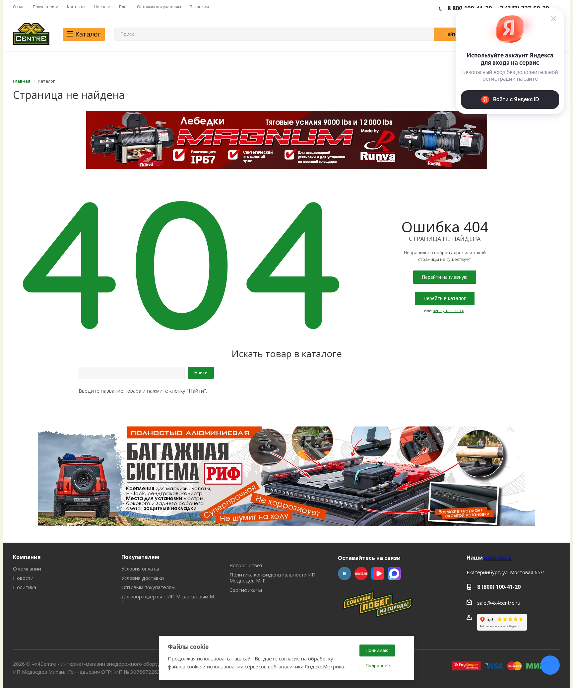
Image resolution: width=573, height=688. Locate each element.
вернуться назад (449, 310)
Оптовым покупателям (148, 587)
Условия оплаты (140, 568)
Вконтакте (344, 573)
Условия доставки (142, 577)
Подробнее (378, 665)
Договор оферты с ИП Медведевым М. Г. (168, 599)
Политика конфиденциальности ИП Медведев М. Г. (272, 577)
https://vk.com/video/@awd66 (377, 573)
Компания (27, 557)
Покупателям (140, 557)
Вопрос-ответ (246, 565)
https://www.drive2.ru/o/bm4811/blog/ (361, 573)
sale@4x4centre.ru (498, 602)
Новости (23, 577)
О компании (27, 568)
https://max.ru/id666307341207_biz (394, 573)
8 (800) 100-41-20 (499, 586)
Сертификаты (245, 589)
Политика (24, 587)
